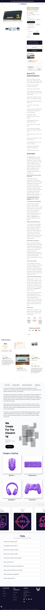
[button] (2, 4)
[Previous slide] (39, 504)
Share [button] (29, 334)
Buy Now (35, 50)
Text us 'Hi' (10, 446)
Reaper (38, 31)
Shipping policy (28, 609)
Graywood (36, 33)
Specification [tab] (16, 385)
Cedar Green (30, 24)
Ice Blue (38, 19)
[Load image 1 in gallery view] (7, 29)
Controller (32, 500)
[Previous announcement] (2, 1)
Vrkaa (6, 609)
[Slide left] (4, 29)
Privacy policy (16, 609)
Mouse (11, 475)
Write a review (5, 350)
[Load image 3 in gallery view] (10, 29)
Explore (4, 595)
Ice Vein (30, 34)
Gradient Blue (31, 19)
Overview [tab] (7, 385)
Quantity (28, 36)
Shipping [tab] (37, 385)
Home (4, 590)
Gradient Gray (31, 27)
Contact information (35, 609)
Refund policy (11, 609)
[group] (22, 519)
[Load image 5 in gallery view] (18, 29)
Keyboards (32, 475)
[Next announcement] (43, 1)
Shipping (33, 14)
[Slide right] (21, 29)
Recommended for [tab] (27, 385)
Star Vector (31, 31)
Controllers (15, 592)
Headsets (11, 500)
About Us (4, 593)
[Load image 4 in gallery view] (14, 29)
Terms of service (22, 609)
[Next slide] (43, 504)
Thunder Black (31, 22)
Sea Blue (38, 24)
